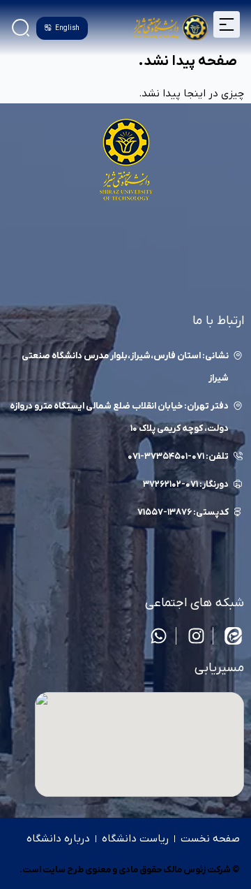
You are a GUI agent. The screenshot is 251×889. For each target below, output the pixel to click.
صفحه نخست (210, 839)
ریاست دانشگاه (135, 839)
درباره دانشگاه (58, 839)
